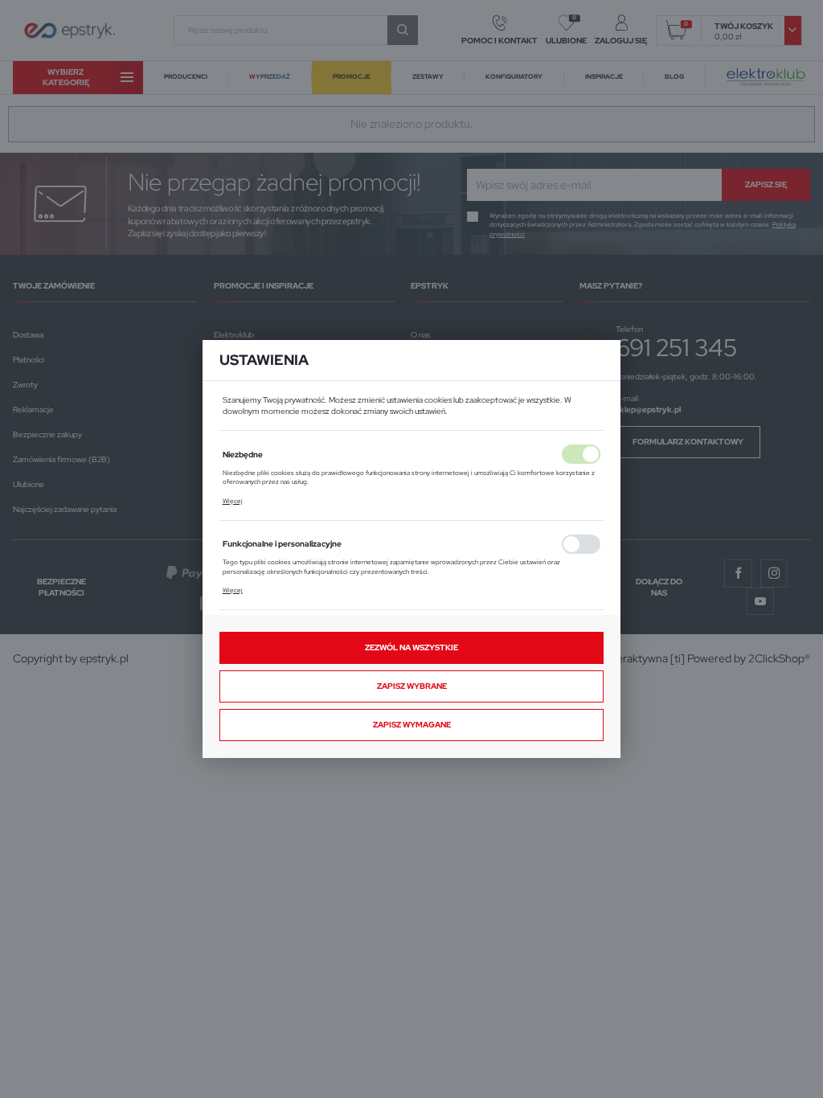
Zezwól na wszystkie (411, 647)
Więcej (233, 501)
